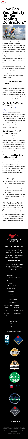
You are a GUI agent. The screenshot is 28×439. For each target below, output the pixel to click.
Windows (6, 316)
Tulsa (11, 326)
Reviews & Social (18, 310)
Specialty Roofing (11, 288)
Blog (20, 331)
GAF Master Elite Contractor (13, 286)
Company (16, 305)
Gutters (6, 307)
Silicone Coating (12, 299)
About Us (16, 307)
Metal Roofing (12, 302)
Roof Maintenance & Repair (13, 277)
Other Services (8, 305)
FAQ (8, 280)
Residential (9, 283)
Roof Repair (10, 275)
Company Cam (17, 313)
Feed (18, 331)
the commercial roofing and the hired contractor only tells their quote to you (14, 110)
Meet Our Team (13, 321)
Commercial (11, 291)
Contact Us (12, 319)
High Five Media (13, 331)
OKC (11, 324)
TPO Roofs (11, 294)
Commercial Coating (13, 296)
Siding (5, 310)
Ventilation (6, 313)
